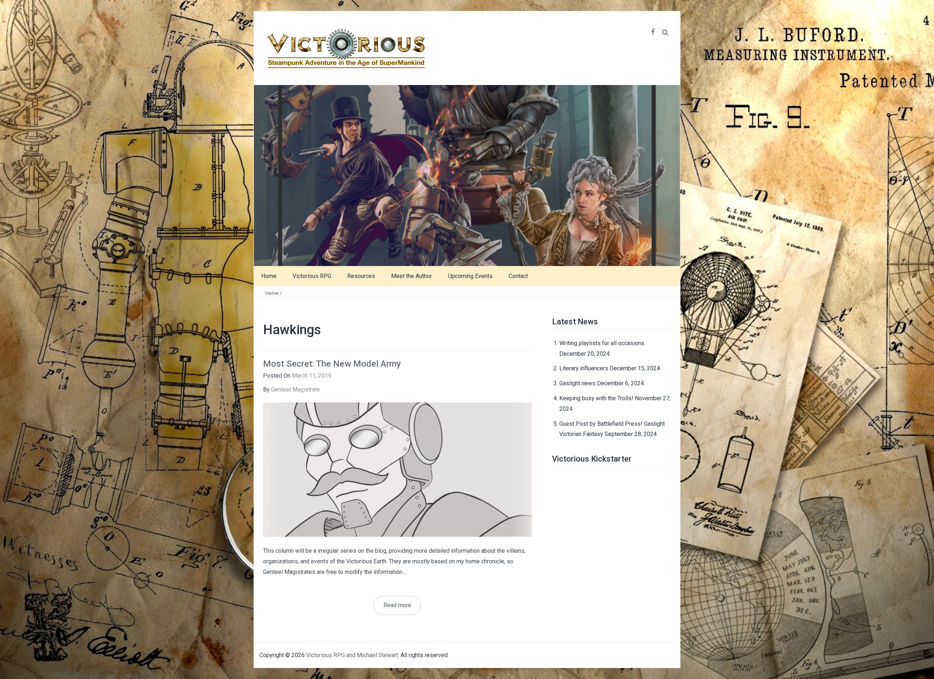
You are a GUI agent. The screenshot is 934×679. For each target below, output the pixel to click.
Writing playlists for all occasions (601, 343)
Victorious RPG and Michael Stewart (352, 655)
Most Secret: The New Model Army (332, 364)
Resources (361, 276)
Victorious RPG (312, 276)
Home (269, 276)
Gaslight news (577, 383)
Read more (397, 605)
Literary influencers (583, 368)
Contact (518, 276)
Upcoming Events (470, 276)
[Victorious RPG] (467, 174)
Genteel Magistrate (295, 389)
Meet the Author (411, 276)
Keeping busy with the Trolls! (596, 398)
